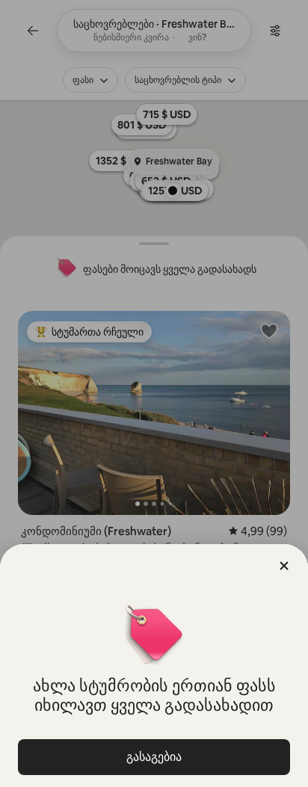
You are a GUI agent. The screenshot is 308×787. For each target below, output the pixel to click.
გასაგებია (154, 757)
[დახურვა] (284, 566)
